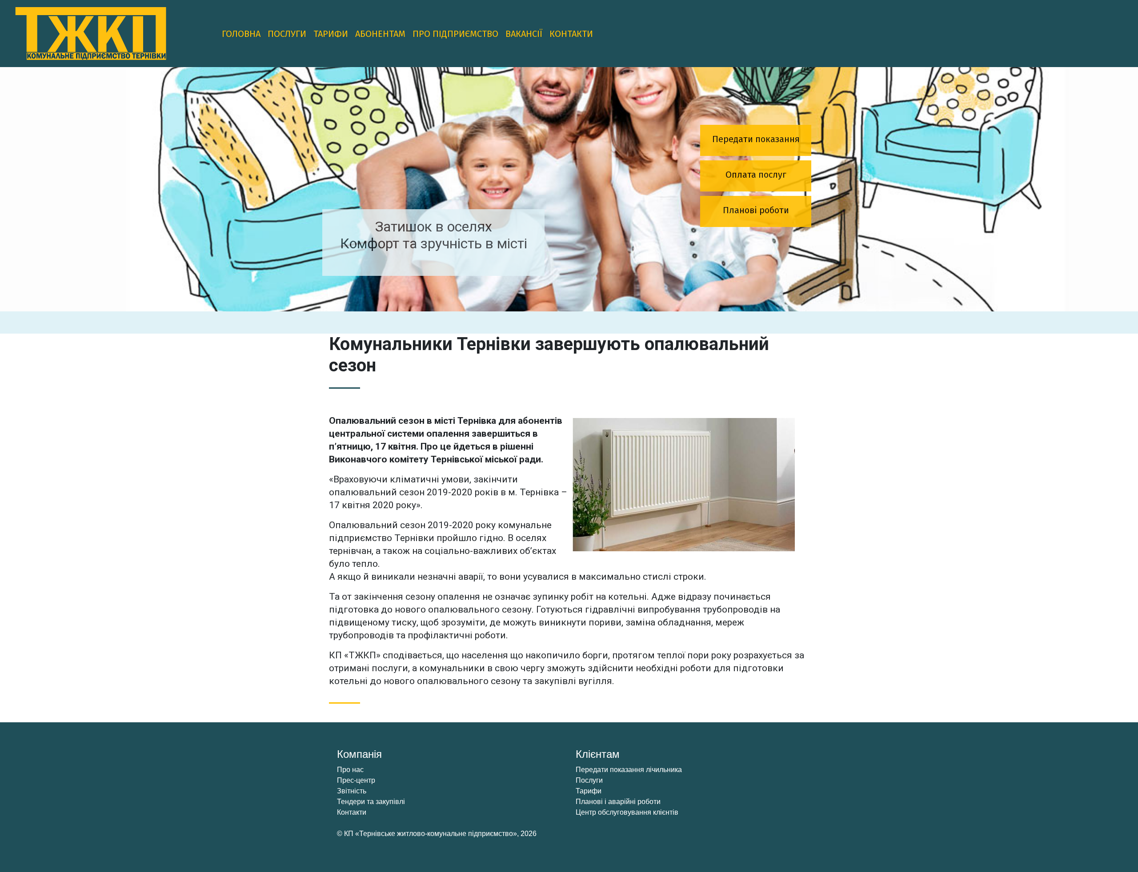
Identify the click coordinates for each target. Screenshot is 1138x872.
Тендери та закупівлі (371, 801)
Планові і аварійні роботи (618, 801)
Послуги (287, 33)
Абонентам (380, 33)
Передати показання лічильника (629, 769)
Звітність (351, 791)
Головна (241, 33)
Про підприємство (455, 33)
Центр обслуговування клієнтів (627, 812)
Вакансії (523, 33)
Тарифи (330, 33)
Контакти (571, 33)
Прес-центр (356, 780)
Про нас (350, 769)
